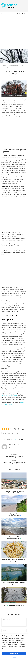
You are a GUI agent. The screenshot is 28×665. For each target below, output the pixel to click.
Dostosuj (14, 657)
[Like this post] (16, 439)
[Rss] (24, 14)
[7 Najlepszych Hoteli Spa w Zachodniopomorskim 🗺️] (14, 526)
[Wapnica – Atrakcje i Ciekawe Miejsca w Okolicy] (14, 572)
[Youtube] (22, 14)
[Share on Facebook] (18, 439)
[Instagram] (19, 14)
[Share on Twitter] (19, 439)
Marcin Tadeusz (15, 76)
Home (4, 65)
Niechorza (10, 395)
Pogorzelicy (4, 395)
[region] (14, 649)
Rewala (15, 395)
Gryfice (4, 433)
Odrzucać (14, 661)
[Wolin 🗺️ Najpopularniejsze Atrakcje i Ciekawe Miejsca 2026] (14, 595)
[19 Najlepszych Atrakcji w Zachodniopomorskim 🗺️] (14, 503)
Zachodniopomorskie (14, 65)
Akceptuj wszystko (14, 653)
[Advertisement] (14, 31)
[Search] (26, 14)
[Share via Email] (22, 439)
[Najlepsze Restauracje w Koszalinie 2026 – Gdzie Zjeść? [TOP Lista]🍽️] (14, 549)
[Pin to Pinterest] (21, 439)
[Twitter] (17, 14)
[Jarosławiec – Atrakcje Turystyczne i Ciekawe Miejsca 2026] (14, 480)
